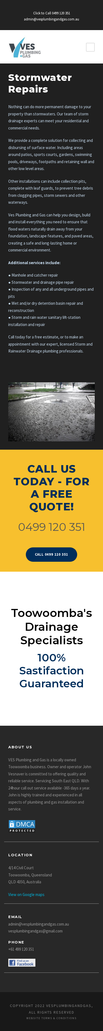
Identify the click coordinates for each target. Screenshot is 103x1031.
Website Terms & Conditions (51, 1018)
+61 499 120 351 (21, 949)
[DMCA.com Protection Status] (22, 826)
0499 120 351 (51, 527)
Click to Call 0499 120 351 (51, 13)
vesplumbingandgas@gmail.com (35, 931)
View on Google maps (26, 894)
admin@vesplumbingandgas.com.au (51, 19)
